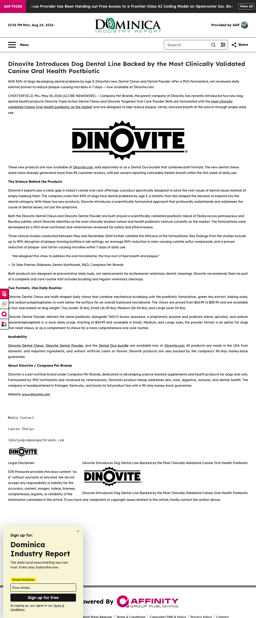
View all (246, 6)
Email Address (23, 580)
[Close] (78, 531)
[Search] (213, 44)
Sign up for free (43, 597)
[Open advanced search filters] (223, 44)
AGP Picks (13, 6)
